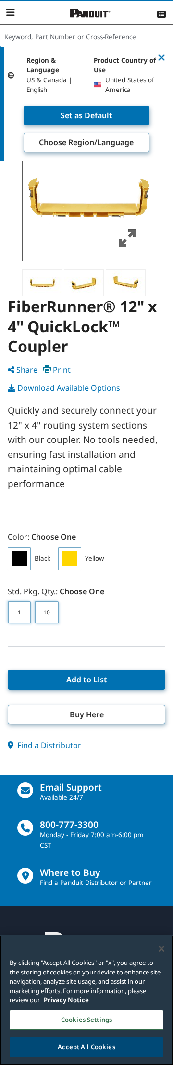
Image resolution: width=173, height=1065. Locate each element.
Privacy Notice (66, 1000)
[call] (25, 828)
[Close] (161, 948)
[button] (87, 197)
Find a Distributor (48, 745)
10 (46, 612)
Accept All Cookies (86, 1046)
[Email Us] (25, 790)
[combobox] (86, 36)
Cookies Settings (86, 1019)
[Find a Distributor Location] (25, 876)
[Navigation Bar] (10, 12)
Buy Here (87, 714)
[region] (86, 1000)
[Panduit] (90, 13)
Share (26, 369)
